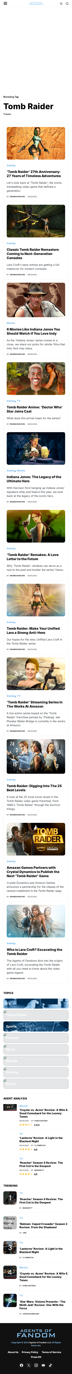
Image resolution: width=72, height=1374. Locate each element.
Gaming (11, 165)
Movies (11, 322)
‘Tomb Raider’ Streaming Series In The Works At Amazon (35, 704)
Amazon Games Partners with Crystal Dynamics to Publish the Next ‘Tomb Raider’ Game (33, 872)
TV (18, 400)
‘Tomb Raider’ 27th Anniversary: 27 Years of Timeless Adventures (34, 174)
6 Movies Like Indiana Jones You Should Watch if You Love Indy (33, 331)
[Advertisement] (36, 51)
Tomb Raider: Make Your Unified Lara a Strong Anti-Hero (33, 631)
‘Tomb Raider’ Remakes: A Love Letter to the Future (33, 557)
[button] (5, 3)
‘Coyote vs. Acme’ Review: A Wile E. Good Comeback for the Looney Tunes (43, 1113)
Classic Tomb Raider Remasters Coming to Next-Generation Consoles (33, 254)
